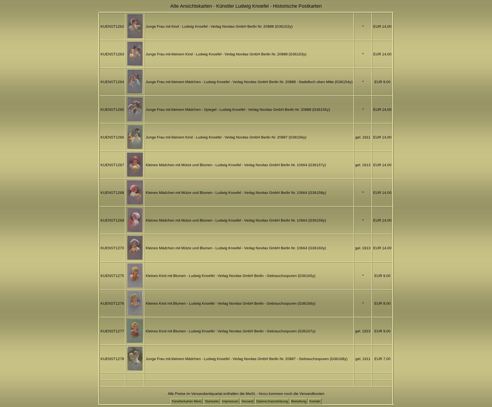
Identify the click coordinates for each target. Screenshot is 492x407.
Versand (247, 401)
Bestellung (298, 401)
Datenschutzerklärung (272, 401)
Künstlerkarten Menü (187, 401)
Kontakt (314, 401)
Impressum (230, 401)
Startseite (212, 401)
